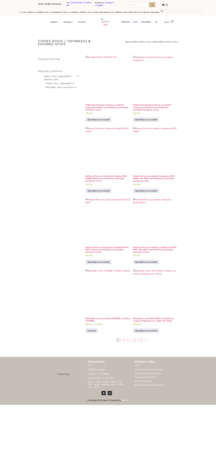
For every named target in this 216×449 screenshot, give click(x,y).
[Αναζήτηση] (152, 4)
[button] (60, 71)
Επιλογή (92, 330)
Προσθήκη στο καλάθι (99, 119)
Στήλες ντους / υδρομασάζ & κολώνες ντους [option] (61, 78)
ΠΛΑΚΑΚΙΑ (68, 22)
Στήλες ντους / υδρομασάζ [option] (60, 83)
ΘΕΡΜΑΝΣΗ (125, 22)
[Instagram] (167, 5)
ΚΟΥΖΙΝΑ (81, 22)
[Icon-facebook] (104, 393)
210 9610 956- (76, 3)
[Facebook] (163, 5)
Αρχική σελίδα (131, 42)
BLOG (135, 22)
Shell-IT (125, 400)
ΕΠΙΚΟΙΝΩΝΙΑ (146, 22)
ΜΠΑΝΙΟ (53, 22)
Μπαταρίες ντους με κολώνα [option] (61, 87)
